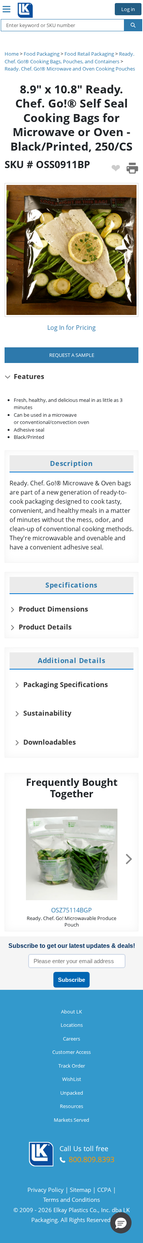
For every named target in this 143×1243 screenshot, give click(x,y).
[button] (121, 1222)
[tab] (71, 463)
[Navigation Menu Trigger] (6, 9)
